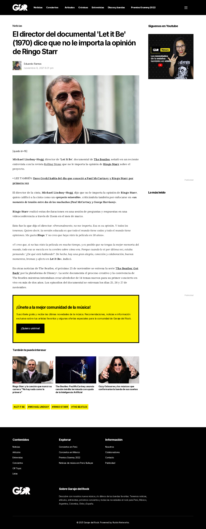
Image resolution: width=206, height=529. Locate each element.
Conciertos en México (69, 452)
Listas (15, 473)
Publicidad (110, 463)
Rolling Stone (52, 164)
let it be (20, 407)
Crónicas (83, 7)
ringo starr (61, 407)
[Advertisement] (170, 133)
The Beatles (102, 159)
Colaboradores (112, 452)
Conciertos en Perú (68, 447)
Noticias (38, 7)
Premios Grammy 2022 (143, 7)
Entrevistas (98, 7)
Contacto (109, 457)
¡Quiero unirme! (30, 328)
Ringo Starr (111, 164)
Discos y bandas (116, 7)
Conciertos (52, 7)
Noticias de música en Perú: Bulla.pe (76, 463)
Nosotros (109, 447)
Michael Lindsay (39, 407)
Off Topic (17, 468)
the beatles (80, 407)
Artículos (69, 7)
